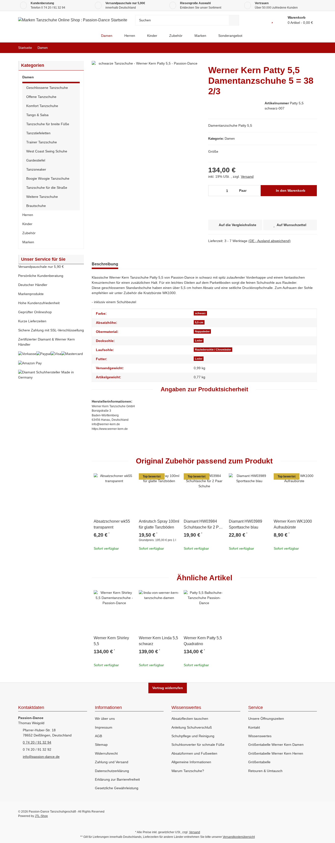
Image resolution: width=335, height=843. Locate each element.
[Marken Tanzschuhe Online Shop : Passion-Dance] (91, 35)
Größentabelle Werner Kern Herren (275, 753)
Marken (28, 242)
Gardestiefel (35, 160)
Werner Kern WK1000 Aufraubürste (293, 524)
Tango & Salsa (37, 115)
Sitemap (101, 745)
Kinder (27, 224)
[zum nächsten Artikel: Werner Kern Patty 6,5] (311, 47)
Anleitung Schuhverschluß (191, 727)
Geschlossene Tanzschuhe (47, 88)
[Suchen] (234, 20)
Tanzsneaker (36, 169)
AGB (98, 736)
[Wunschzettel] (272, 20)
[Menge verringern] (213, 190)
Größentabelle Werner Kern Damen (276, 745)
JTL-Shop (41, 816)
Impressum (103, 727)
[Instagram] (313, 813)
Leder (198, 340)
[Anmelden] (261, 20)
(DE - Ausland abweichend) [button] (269, 241)
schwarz (200, 313)
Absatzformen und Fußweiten (194, 753)
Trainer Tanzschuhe (41, 142)
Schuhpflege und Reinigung (192, 736)
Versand (247, 176)
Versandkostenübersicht (239, 837)
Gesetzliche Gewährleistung (116, 788)
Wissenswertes (259, 736)
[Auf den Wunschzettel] (129, 479)
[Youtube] (292, 813)
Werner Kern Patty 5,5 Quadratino (203, 641)
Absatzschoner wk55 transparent (112, 524)
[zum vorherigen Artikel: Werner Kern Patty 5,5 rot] (301, 47)
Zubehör (29, 233)
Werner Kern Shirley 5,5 (111, 641)
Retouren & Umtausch (265, 771)
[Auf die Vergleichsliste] (117, 479)
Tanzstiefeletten (38, 133)
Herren (27, 215)
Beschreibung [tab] (105, 264)
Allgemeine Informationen (191, 762)
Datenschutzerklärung (112, 771)
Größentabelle (259, 762)
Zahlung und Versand (111, 762)
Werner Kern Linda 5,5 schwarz (158, 641)
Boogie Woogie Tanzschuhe (47, 178)
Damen (230, 138)
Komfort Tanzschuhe (42, 106)
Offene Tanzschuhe (41, 97)
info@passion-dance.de (41, 757)
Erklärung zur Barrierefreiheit (117, 779)
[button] (51, 78)
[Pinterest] (303, 813)
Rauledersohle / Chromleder (213, 349)
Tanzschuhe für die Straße (46, 188)
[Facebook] (281, 813)
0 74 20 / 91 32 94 (53, 7)
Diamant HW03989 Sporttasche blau (245, 524)
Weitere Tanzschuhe (42, 197)
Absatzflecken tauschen (189, 719)
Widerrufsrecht (106, 753)
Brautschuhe (36, 206)
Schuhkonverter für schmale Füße (197, 745)
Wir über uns (105, 719)
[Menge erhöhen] (255, 190)
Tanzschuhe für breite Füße (47, 124)
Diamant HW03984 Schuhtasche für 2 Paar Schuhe (204, 524)
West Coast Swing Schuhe (46, 151)
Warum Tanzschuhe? (187, 771)
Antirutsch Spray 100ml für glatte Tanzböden (159, 524)
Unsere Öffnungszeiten (266, 719)
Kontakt (254, 727)
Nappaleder (202, 331)
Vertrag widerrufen (167, 688)
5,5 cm (199, 322)
